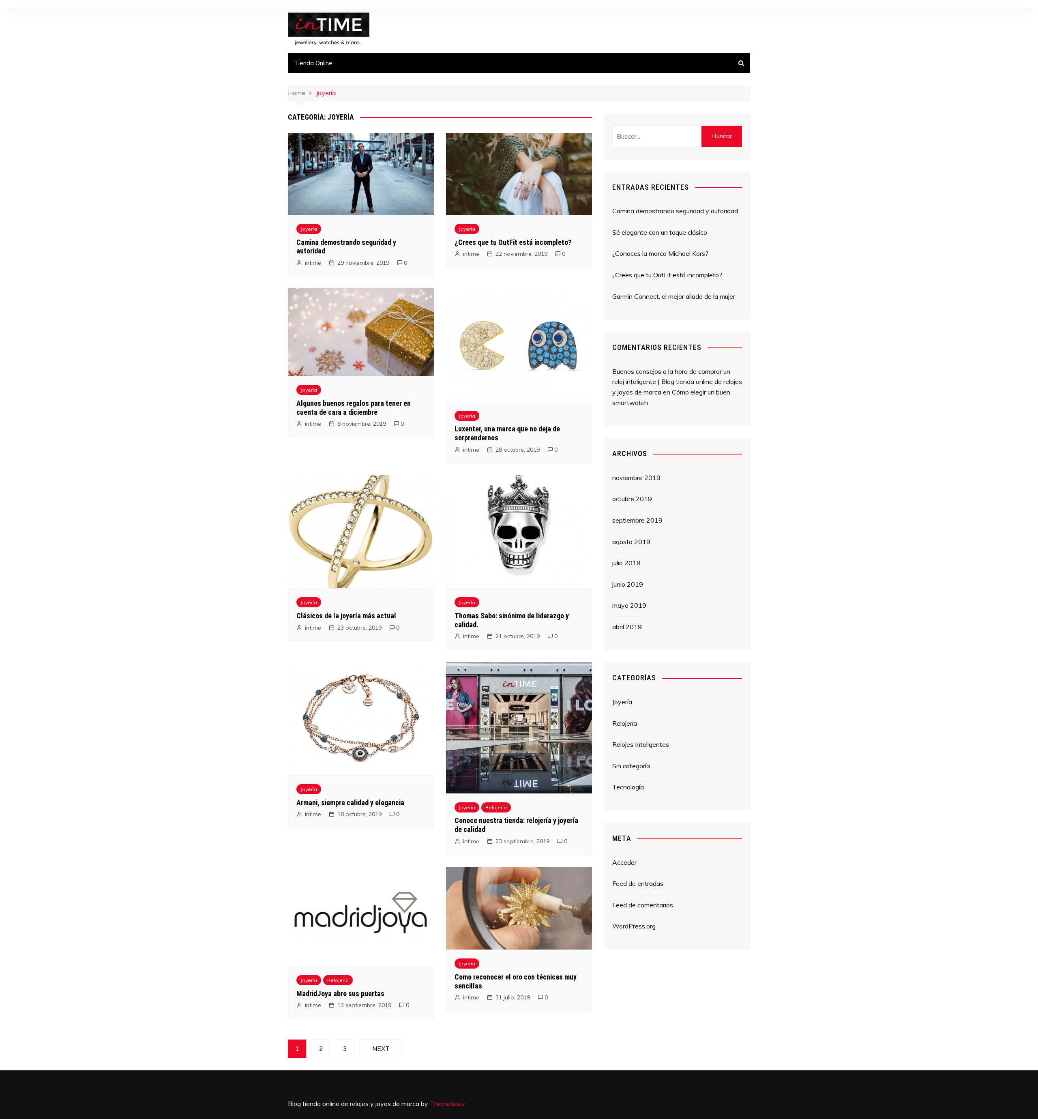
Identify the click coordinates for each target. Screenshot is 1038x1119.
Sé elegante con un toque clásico (659, 232)
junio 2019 (627, 584)
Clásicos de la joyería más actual (346, 615)
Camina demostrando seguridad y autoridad (675, 211)
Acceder (624, 862)
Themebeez (447, 1104)
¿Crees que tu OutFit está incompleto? (513, 242)
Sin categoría (631, 766)
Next (381, 1048)
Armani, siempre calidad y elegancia (350, 802)
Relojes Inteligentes (640, 744)
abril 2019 (627, 627)
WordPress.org (634, 926)
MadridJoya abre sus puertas (340, 993)
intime (313, 262)
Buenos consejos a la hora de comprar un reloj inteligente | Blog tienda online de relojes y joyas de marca (677, 381)
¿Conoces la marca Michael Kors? (660, 253)
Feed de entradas (637, 883)
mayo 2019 (629, 605)
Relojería (496, 807)
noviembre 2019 (636, 478)
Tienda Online (313, 63)
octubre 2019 (632, 499)
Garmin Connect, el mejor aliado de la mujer (673, 296)
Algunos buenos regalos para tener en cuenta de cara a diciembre (353, 407)
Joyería (308, 229)
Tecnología (628, 787)
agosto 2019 (631, 542)
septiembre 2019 (637, 520)
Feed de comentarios (642, 905)
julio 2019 (626, 563)
